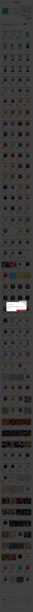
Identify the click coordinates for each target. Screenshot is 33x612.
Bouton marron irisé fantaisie (5, 527)
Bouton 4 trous (26, 116)
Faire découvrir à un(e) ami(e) (6, 592)
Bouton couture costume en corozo (4, 291)
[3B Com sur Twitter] (3, 606)
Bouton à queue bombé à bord (26, 539)
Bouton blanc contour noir (12, 415)
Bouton (3, 84)
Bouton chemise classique (12, 213)
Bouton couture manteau (12, 257)
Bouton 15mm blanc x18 (27, 39)
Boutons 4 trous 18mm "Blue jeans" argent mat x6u (26, 51)
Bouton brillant (4, 583)
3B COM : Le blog (21, 599)
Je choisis (11, 310)
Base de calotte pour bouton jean (5, 73)
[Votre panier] (30, 2)
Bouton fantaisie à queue (4, 505)
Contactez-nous (14, 592)
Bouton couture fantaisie (4, 257)
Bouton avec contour (19, 403)
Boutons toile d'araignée (4, 269)
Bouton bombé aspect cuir (20, 527)
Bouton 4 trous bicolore (12, 117)
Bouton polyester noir (27, 381)
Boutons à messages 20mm (5, 39)
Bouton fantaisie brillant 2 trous (26, 437)
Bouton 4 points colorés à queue (19, 482)
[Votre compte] (28, 2)
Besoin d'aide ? (13, 598)
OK (24, 24)
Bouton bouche (12, 279)
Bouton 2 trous (4, 138)
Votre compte (20, 600)
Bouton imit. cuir (12, 313)
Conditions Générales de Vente (28, 600)
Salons (13, 599)
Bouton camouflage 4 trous (12, 359)
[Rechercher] (4, 2)
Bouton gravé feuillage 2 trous (13, 527)
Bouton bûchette (26, 347)
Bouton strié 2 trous (27, 583)
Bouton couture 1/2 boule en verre (19, 325)
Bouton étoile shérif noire (19, 269)
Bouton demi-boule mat (19, 236)
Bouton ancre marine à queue (27, 269)
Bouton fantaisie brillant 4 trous (26, 415)
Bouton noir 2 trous (4, 202)
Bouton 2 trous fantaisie (26, 448)
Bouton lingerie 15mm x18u (5, 50)
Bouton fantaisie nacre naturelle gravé (12, 325)
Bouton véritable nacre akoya (12, 336)
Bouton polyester (12, 105)
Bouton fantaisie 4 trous (19, 392)
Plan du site (20, 598)
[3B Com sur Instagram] (7, 606)
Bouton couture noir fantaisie (5, 325)
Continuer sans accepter (22, 301)
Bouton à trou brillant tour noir (20, 426)
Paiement (13, 600)
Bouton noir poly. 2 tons (4, 336)
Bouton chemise (4, 459)
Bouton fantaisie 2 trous (19, 415)
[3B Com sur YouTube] (4, 606)
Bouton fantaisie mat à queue (20, 516)
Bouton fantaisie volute (12, 572)
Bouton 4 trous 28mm (5, 61)
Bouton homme (4, 105)
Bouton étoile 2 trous (20, 448)
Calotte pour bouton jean (12, 62)
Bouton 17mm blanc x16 (12, 50)
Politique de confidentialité (27, 598)
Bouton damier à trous (5, 572)
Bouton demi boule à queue (20, 106)
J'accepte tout (21, 310)
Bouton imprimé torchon (26, 257)
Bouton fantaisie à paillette (26, 370)
